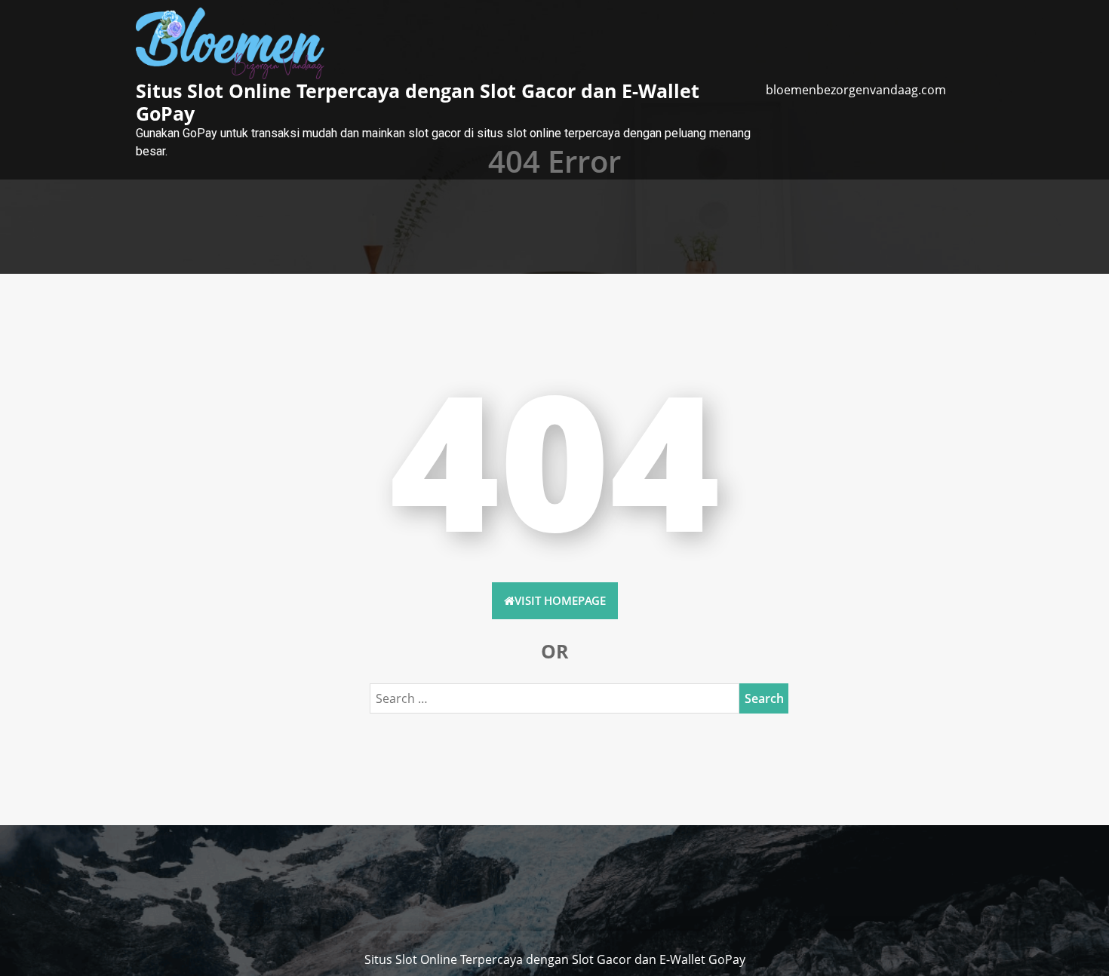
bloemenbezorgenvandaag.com (856, 89)
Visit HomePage (560, 600)
